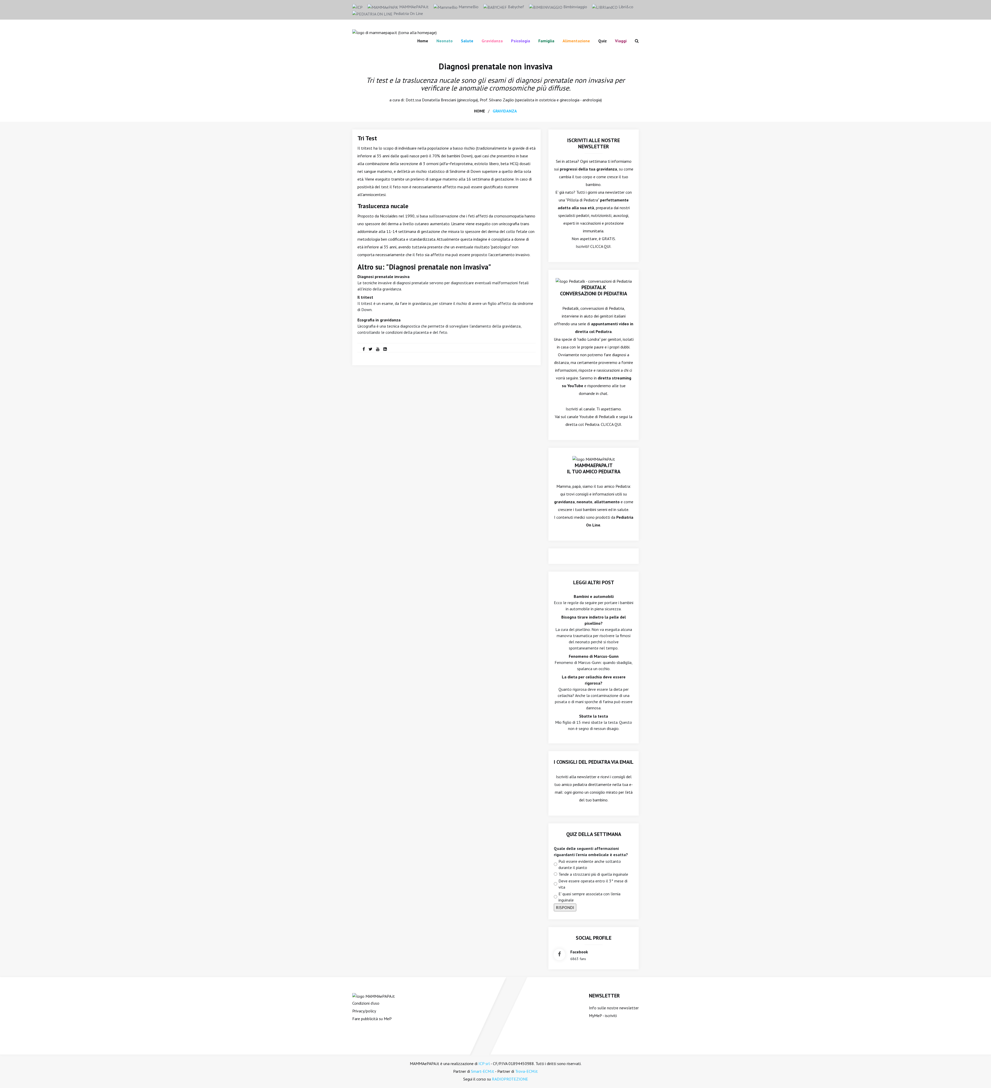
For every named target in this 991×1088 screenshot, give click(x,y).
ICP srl (484, 1063)
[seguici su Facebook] (559, 954)
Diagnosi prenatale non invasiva (496, 66)
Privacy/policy (364, 1010)
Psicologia (520, 40)
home (479, 110)
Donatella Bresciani (439, 99)
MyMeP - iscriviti (603, 1015)
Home (422, 40)
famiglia (546, 40)
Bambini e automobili (594, 596)
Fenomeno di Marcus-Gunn (594, 656)
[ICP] (357, 6)
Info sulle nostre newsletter (614, 1007)
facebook (579, 951)
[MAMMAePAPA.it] (373, 995)
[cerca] (635, 41)
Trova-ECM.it (526, 1071)
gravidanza (505, 110)
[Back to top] (979, 1076)
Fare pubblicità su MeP (372, 1018)
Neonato (444, 40)
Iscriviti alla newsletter (576, 776)
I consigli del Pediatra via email (594, 762)
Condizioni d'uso (365, 1003)
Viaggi (621, 40)
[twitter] (370, 349)
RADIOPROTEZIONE (510, 1079)
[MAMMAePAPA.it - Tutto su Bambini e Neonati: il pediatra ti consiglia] (394, 32)
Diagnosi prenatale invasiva (383, 276)
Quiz (602, 40)
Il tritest (365, 297)
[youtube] (378, 349)
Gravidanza (492, 40)
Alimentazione (576, 40)
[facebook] (364, 349)
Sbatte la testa (593, 716)
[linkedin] (385, 349)
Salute (467, 40)
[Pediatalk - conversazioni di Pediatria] (594, 280)
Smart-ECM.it (482, 1071)
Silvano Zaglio (501, 99)
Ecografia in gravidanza (379, 319)
